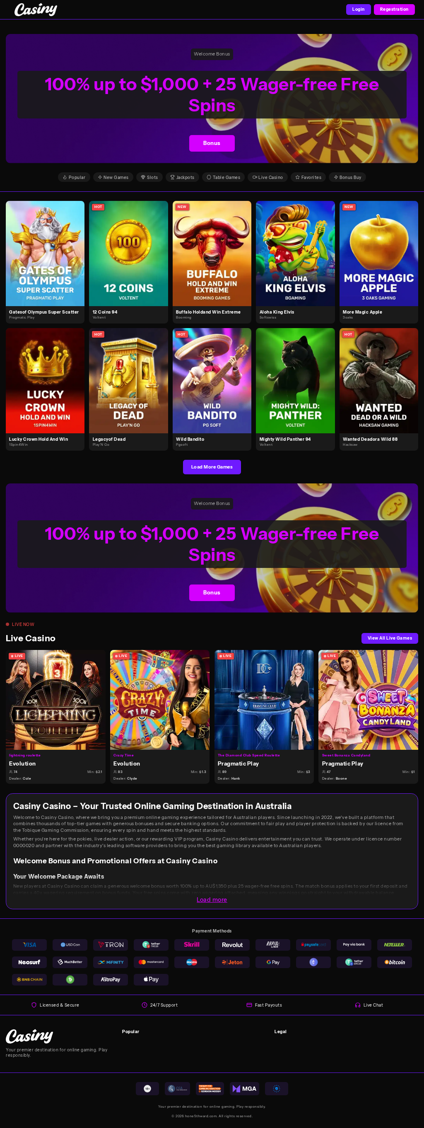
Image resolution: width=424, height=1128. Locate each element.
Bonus (212, 143)
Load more (212, 899)
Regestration (394, 9)
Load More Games (212, 467)
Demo (48, 259)
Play (48, 246)
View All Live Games (390, 637)
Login (358, 9)
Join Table (59, 699)
